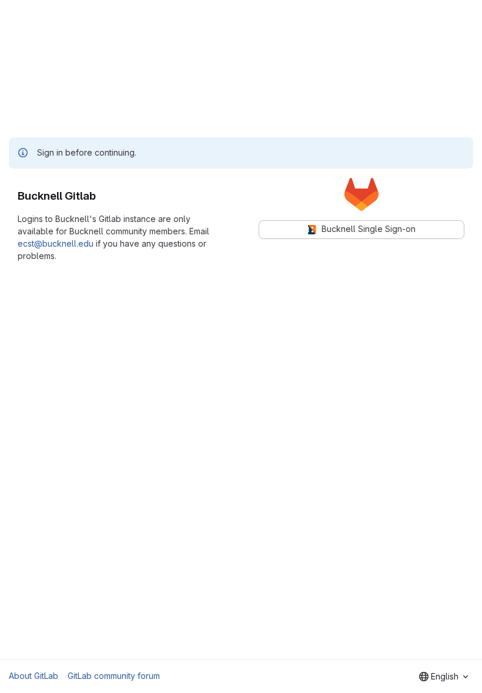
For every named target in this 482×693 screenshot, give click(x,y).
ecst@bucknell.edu (55, 243)
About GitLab (33, 676)
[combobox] (443, 677)
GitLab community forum (114, 676)
